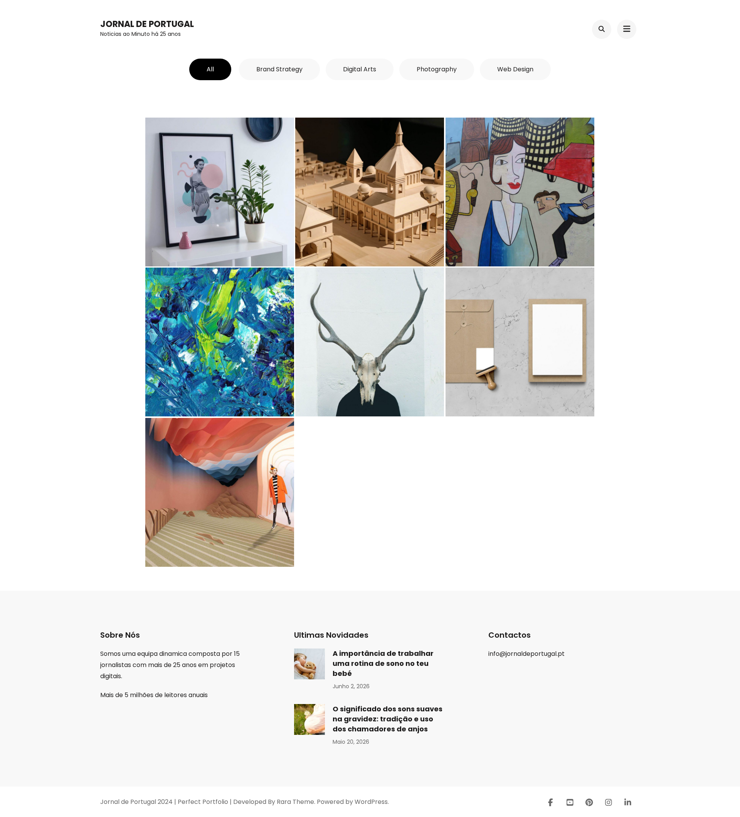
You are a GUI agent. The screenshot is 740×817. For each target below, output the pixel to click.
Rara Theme (295, 801)
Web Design (515, 69)
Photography (437, 69)
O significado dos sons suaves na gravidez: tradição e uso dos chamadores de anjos (387, 719)
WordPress (371, 801)
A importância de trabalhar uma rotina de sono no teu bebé (383, 663)
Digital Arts (359, 69)
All (210, 69)
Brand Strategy (279, 69)
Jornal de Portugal (147, 24)
